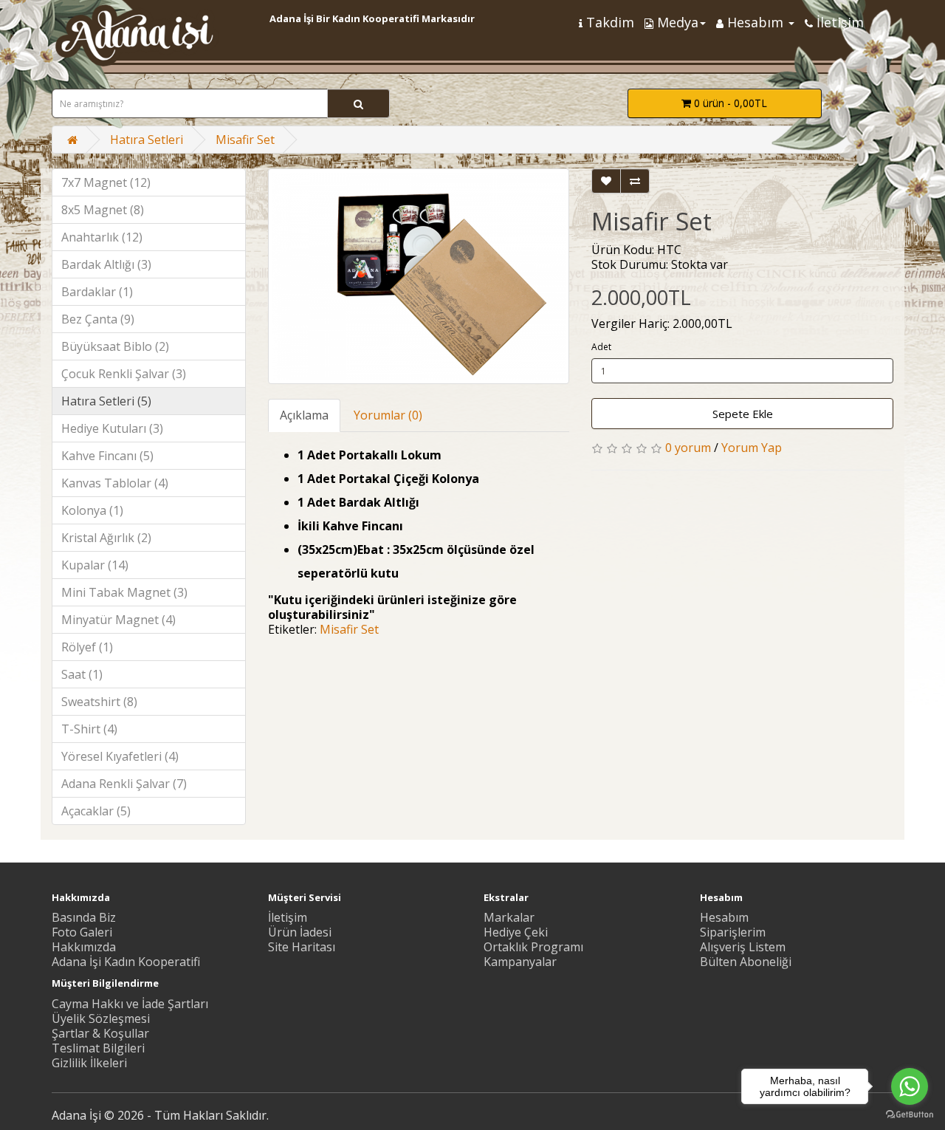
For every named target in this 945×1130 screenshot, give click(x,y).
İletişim (287, 917)
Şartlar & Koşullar (100, 1033)
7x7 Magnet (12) (106, 182)
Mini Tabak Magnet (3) (124, 592)
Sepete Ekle (742, 413)
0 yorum (688, 447)
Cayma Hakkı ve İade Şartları (130, 1004)
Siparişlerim (733, 932)
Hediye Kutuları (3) (112, 428)
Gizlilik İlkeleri (89, 1063)
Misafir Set (245, 139)
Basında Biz (84, 917)
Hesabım (724, 917)
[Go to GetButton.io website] (909, 1115)
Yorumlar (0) (388, 415)
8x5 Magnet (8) (102, 210)
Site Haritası (301, 947)
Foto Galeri (82, 932)
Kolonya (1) (92, 510)
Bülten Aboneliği (745, 961)
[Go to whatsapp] (909, 1086)
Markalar (509, 917)
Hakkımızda (84, 947)
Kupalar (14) (94, 565)
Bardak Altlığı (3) (106, 264)
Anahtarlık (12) (101, 237)
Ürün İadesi (299, 932)
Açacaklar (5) (96, 811)
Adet (601, 346)
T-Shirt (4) (89, 729)
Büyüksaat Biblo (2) (115, 346)
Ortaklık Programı (533, 947)
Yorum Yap (751, 447)
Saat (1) (82, 674)
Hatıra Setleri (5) (106, 401)
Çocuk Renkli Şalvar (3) (123, 374)
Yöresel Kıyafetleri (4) (120, 756)
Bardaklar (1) (97, 292)
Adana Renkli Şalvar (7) (124, 783)
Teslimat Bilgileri (98, 1048)
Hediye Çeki (516, 932)
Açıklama (304, 415)
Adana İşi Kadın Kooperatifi (126, 961)
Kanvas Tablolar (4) (114, 483)
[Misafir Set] (419, 276)
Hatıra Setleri (146, 139)
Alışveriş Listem (743, 947)
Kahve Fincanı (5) (107, 456)
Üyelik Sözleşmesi (101, 1018)
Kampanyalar (520, 961)
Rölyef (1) (87, 647)
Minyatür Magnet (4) (118, 620)
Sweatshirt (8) (99, 702)
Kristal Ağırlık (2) (106, 538)
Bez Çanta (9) (97, 319)
